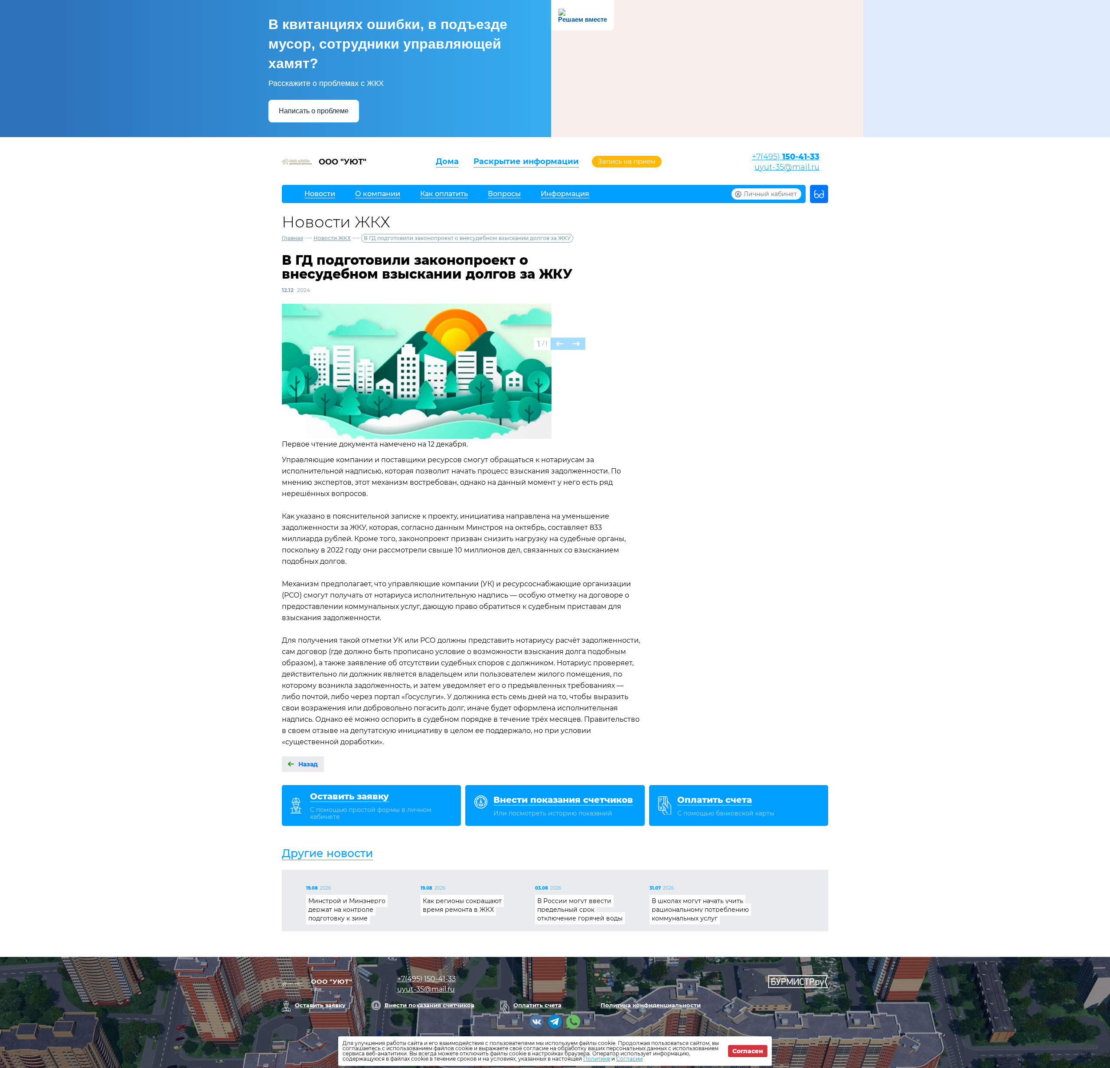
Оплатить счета (537, 1005)
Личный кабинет (770, 194)
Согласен (747, 1051)
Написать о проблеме (314, 111)
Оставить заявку (320, 1005)
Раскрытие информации (526, 161)
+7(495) (785, 156)
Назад (308, 764)
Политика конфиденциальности (651, 1005)
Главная (292, 238)
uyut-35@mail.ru (786, 167)
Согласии (629, 1058)
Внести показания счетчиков (429, 1005)
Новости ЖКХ (332, 238)
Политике (596, 1058)
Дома (447, 161)
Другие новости (327, 853)
